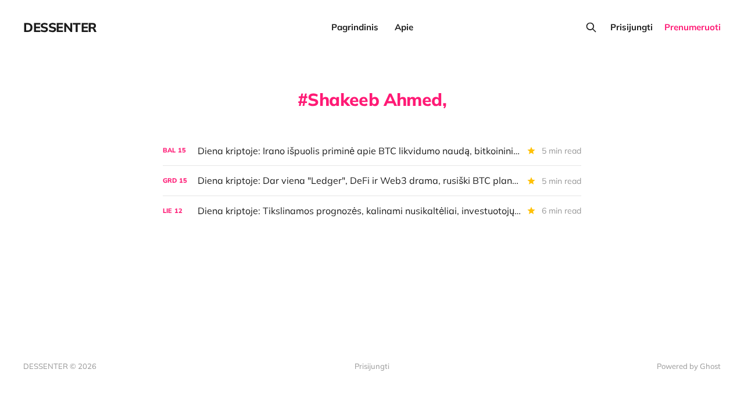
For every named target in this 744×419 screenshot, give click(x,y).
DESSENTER (60, 27)
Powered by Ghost (689, 366)
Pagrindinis (354, 27)
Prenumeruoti (692, 27)
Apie (404, 27)
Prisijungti (631, 27)
